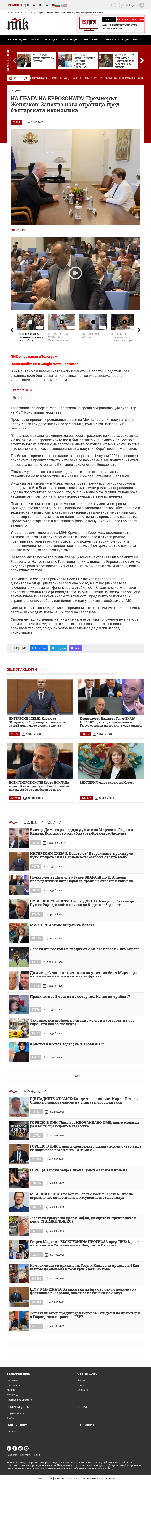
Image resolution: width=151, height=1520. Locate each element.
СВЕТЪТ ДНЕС (50, 39)
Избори (138, 39)
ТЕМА (85, 39)
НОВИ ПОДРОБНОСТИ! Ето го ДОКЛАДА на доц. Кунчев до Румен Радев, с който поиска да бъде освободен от (82, 903)
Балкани (82, 1389)
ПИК (23, 229)
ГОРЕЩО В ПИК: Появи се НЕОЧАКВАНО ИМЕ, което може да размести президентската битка (84, 1124)
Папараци (13, 1431)
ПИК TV (35, 39)
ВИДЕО (126, 39)
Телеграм (49, 356)
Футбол (11, 1418)
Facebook (40, 648)
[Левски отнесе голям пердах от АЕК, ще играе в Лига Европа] (19, 957)
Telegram (60, 648)
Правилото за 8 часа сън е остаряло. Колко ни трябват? (80, 997)
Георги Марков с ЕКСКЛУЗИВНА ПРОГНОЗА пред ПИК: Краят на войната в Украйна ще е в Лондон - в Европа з (84, 1243)
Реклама (12, 1454)
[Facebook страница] (14, 1448)
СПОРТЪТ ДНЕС (70, 39)
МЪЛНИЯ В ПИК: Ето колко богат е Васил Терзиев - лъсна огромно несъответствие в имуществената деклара (81, 1196)
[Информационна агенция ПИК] (18, 24)
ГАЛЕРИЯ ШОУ (110, 39)
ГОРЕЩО (20, 78)
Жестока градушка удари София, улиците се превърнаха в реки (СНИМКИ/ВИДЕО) (83, 1220)
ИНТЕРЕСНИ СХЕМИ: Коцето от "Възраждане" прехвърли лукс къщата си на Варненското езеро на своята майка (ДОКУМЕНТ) (38, 722)
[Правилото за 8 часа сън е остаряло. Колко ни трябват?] (19, 1004)
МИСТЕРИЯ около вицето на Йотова (107, 782)
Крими (11, 1389)
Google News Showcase (59, 364)
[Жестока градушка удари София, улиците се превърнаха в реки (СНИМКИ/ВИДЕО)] (19, 1226)
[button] (141, 60)
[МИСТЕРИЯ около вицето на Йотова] (111, 761)
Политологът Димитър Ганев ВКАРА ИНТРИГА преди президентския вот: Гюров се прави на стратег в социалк (81, 879)
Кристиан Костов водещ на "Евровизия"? (67, 1044)
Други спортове (16, 1413)
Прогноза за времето (19, 1399)
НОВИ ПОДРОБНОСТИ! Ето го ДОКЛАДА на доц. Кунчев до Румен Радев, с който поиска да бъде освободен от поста (39, 786)
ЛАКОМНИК (85, 1425)
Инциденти (13, 1385)
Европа (81, 1385)
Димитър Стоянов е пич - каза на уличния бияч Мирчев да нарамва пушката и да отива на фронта (83, 974)
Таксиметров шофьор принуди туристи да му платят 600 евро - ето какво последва (82, 1022)
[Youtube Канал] (26, 1448)
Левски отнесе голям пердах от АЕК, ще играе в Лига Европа (85, 949)
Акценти (16, 90)
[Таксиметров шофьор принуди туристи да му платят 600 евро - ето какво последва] (19, 1028)
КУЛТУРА (12, 1394)
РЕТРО (95, 39)
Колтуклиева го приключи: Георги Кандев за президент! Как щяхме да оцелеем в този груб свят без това (84, 1267)
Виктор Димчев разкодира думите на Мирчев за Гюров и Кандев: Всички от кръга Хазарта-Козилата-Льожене (81, 832)
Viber (77, 648)
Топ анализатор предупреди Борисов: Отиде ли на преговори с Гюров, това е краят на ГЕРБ (85, 1315)
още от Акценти (22, 669)
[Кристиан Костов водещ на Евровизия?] (19, 1052)
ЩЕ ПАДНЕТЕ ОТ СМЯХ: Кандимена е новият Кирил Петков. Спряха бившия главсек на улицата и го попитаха (84, 1101)
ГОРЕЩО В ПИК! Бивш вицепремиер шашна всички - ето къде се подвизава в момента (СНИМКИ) (85, 1148)
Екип (37, 1454)
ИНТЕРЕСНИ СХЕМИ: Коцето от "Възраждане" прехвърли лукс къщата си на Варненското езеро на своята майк (81, 855)
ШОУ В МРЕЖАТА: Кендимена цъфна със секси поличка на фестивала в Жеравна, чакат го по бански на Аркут (83, 1291)
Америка (82, 1380)
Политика (12, 1380)
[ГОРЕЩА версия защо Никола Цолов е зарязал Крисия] (19, 1178)
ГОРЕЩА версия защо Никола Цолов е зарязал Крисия (79, 1170)
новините (15, 5)
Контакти (25, 1454)
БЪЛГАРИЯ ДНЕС (18, 39)
